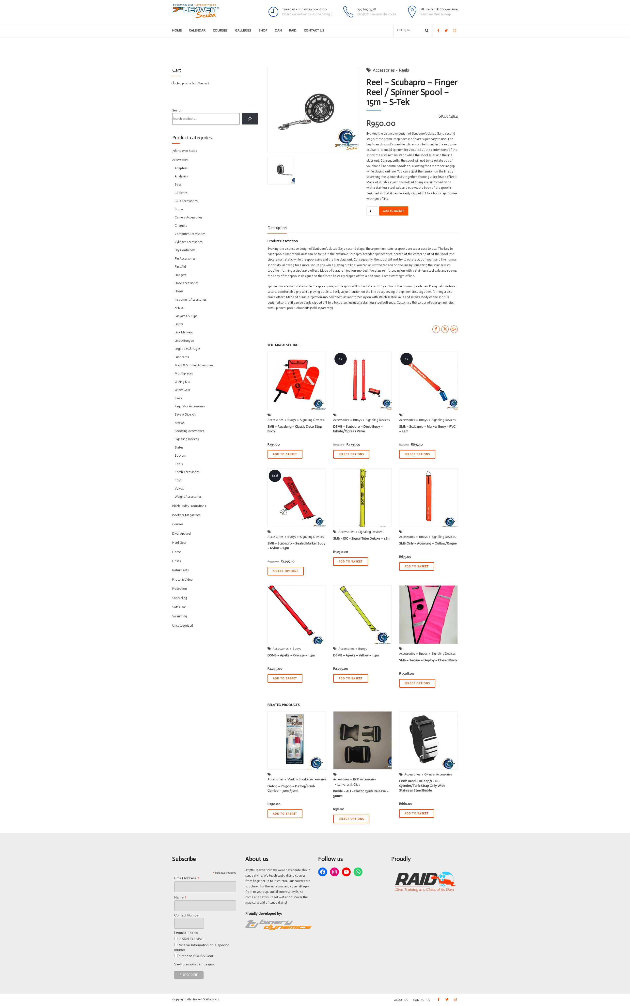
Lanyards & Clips (348, 784)
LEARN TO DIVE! (191, 939)
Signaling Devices (312, 420)
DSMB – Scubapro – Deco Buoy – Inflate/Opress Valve (358, 428)
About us (401, 1000)
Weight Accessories (188, 496)
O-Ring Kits (182, 382)
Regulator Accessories (190, 406)
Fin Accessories (185, 258)
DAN (278, 30)
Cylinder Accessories (438, 774)
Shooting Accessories (189, 431)
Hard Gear (179, 542)
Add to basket (393, 211)
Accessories (384, 70)
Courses (220, 30)
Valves (179, 488)
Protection (179, 588)
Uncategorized (182, 625)
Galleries (243, 30)
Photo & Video (182, 579)
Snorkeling (179, 598)
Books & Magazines (186, 515)
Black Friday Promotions (189, 506)
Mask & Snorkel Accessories (306, 779)
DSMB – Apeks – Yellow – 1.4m (356, 655)
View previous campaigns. (194, 964)
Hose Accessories (186, 283)
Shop (263, 30)
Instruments (180, 570)
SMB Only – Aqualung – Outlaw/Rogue (428, 543)
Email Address (186, 878)
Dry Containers (185, 250)
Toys (178, 480)
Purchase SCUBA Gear (195, 956)
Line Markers (183, 332)
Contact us (314, 30)
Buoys (291, 420)
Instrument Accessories (190, 299)
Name (180, 897)
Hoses (179, 291)
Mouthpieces (184, 373)
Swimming (179, 616)
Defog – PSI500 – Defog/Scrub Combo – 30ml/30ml (291, 788)
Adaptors (181, 168)
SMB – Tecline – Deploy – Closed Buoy (428, 660)
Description (277, 227)
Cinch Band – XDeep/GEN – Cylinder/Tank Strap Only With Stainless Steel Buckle (422, 785)
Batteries (181, 193)
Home (177, 30)
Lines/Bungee (184, 340)
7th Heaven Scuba (184, 151)
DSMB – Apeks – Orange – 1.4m (291, 655)
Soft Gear (179, 607)
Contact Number (187, 915)
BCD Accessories (364, 779)
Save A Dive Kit (185, 414)
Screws (179, 423)
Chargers (181, 225)
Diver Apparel (181, 533)
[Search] (250, 118)
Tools (179, 464)
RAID (293, 30)
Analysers (181, 176)
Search (177, 110)
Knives (179, 308)
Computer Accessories (190, 234)
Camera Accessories (188, 217)
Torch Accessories (187, 472)
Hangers (180, 275)
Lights (179, 324)
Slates (179, 447)
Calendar (197, 30)
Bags (178, 184)
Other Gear (182, 390)
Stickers (180, 455)
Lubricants (182, 357)
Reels (404, 70)
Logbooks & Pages (187, 349)
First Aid (180, 266)
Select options (351, 454)
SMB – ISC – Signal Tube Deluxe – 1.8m (361, 538)
